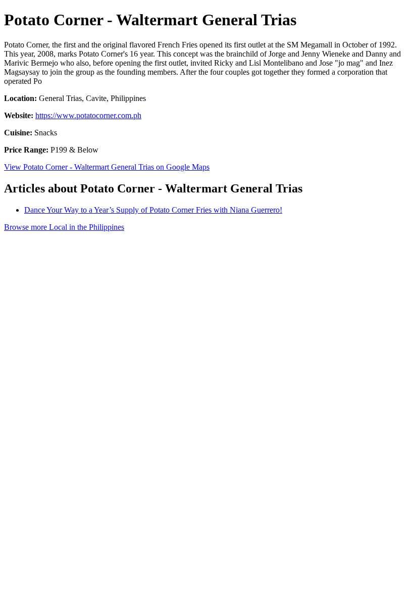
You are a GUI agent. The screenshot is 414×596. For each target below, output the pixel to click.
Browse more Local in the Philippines (64, 227)
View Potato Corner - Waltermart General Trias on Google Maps (107, 167)
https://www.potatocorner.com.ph (88, 115)
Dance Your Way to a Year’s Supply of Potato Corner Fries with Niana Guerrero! (153, 210)
